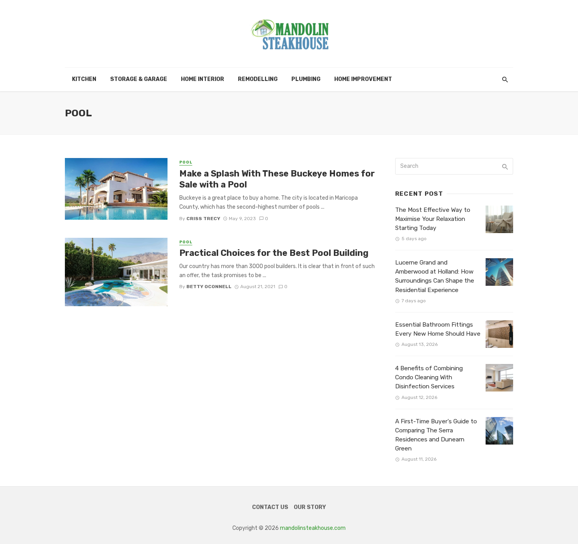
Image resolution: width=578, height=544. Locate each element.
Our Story (310, 507)
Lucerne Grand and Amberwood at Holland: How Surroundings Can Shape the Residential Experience (434, 276)
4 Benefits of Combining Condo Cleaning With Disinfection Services (429, 377)
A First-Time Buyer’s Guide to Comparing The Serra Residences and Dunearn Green (436, 435)
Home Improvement (363, 79)
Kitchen (84, 79)
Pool (185, 162)
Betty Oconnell (209, 286)
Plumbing (305, 79)
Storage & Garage (138, 79)
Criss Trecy (203, 218)
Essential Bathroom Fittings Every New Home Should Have (437, 329)
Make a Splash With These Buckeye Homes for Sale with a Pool (277, 179)
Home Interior (202, 79)
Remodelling (258, 79)
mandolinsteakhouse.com (313, 528)
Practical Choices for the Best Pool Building (273, 253)
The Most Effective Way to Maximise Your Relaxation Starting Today (432, 219)
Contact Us (270, 507)
